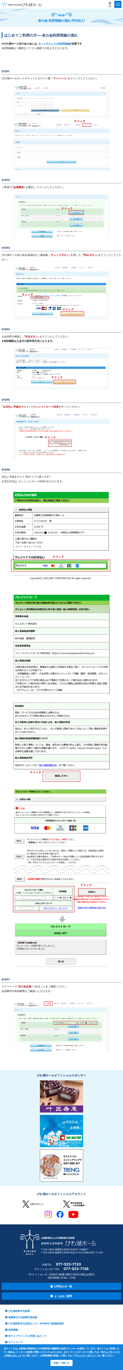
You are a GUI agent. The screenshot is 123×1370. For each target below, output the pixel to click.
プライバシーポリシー (85, 1355)
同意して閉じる (61, 1362)
